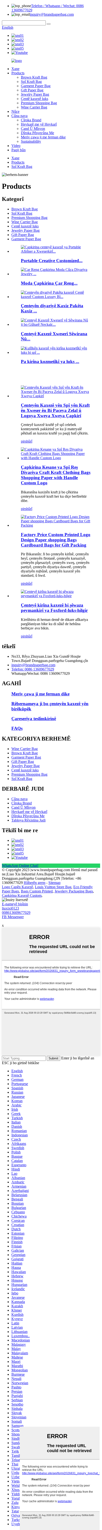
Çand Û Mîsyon (33, 129)
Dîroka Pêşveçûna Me (37, 133)
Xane (15, 69)
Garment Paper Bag (36, 86)
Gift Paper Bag (32, 90)
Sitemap (54, 883)
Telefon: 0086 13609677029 (32, 669)
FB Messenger (13, 917)
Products (17, 73)
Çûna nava (19, 116)
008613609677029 (16, 913)
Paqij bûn (18, 150)
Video (15, 146)
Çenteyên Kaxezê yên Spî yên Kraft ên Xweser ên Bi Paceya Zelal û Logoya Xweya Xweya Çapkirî (55, 410)
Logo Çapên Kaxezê (17, 887)
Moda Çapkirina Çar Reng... (49, 283)
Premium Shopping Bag (39, 103)
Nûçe (15, 111)
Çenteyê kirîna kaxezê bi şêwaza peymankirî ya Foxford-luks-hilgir (54, 608)
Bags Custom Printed (37, 891)
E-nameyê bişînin (15, 904)
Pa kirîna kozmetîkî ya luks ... (50, 361)
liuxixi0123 (10, 908)
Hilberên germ (34, 883)
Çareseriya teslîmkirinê (33, 718)
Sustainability (31, 141)
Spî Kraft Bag (31, 82)
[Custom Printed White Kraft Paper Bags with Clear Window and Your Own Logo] (56, 396)
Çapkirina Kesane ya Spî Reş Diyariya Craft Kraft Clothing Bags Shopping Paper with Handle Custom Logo (55, 475)
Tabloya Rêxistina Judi (28, 820)
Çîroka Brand (31, 120)
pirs (23, 441)
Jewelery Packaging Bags (74, 891)
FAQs (17, 728)
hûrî (29, 441)
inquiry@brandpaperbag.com (52, 14)
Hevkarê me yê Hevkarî (39, 124)
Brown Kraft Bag (34, 77)
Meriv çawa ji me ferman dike (43, 137)
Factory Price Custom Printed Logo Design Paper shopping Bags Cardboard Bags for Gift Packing (55, 540)
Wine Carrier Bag (34, 107)
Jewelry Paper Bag (35, 94)
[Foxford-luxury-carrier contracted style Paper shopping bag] (56, 596)
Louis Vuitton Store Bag (53, 887)
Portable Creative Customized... (52, 260)
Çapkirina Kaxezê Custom (22, 895)
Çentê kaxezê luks (34, 99)
